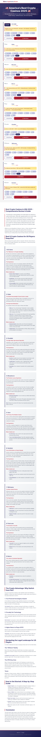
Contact (23, 732)
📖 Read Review (9, 38)
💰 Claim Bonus (25, 38)
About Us (18, 732)
